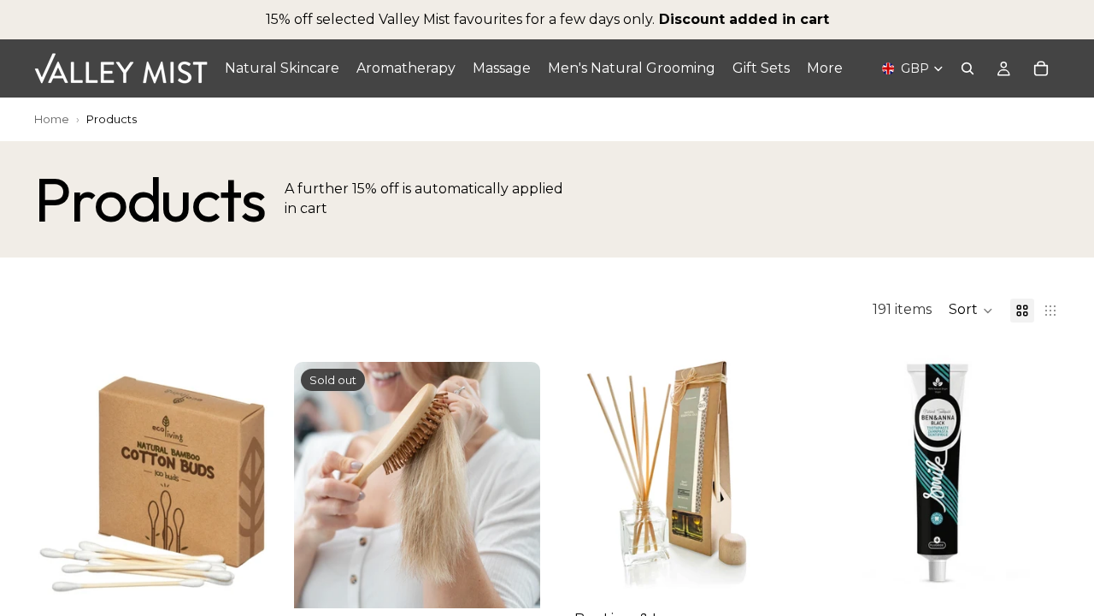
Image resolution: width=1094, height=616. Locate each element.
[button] (971, 310)
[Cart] (1041, 68)
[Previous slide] (579, 466)
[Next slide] (774, 466)
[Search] (967, 68)
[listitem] (824, 68)
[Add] (253, 581)
